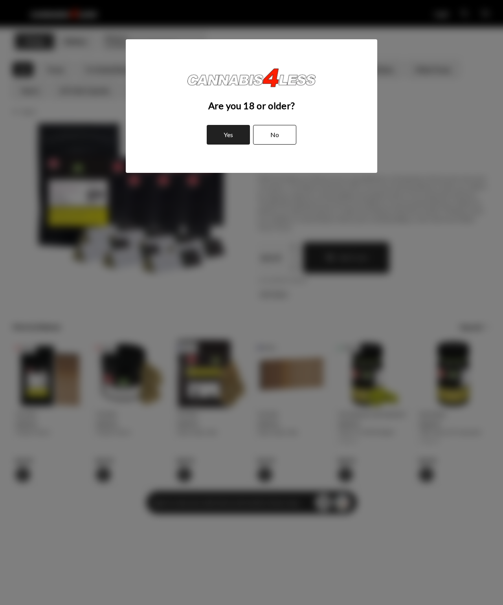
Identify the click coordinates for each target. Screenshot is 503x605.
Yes (228, 134)
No (274, 134)
